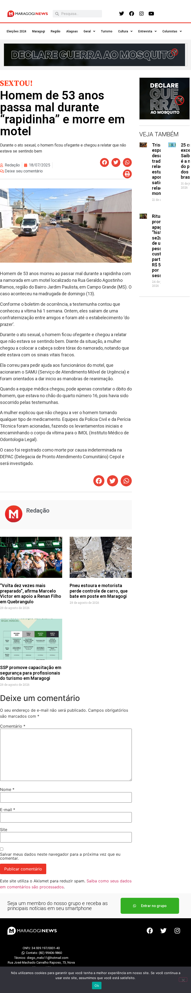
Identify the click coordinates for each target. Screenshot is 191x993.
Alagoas (72, 31)
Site (3, 830)
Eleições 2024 (16, 31)
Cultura (123, 31)
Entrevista (145, 31)
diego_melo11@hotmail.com (47, 958)
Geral (87, 31)
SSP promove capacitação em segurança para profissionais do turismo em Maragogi (30, 673)
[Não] (183, 979)
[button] (104, 162)
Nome (7, 789)
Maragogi (38, 31)
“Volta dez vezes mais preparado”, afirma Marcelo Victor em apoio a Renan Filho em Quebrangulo (30, 593)
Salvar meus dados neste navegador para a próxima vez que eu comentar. (60, 856)
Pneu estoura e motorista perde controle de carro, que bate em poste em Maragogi (99, 591)
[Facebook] (132, 14)
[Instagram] (141, 14)
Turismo (106, 31)
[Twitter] (122, 14)
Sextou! (16, 83)
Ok (97, 986)
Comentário (12, 726)
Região (55, 31)
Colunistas (169, 31)
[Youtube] (151, 14)
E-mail (7, 810)
